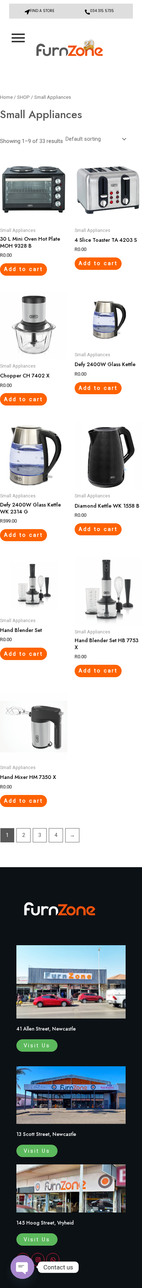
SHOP (23, 97)
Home (6, 97)
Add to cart (23, 269)
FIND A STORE (42, 10)
